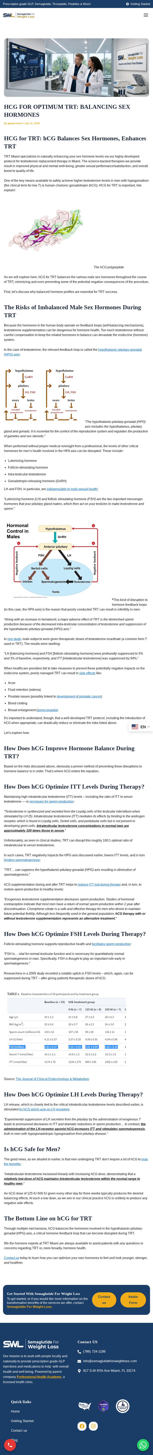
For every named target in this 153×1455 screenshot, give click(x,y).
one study (14, 639)
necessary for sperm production (51, 801)
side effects (87, 673)
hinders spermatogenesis (22, 860)
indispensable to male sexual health (72, 489)
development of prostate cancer (79, 696)
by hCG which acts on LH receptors (44, 1109)
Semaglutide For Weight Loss (29, 1306)
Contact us (11, 1258)
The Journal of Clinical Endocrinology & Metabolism (52, 1079)
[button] (146, 15)
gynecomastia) (47, 710)
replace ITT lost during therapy (99, 884)
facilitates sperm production (111, 944)
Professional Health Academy (39, 1377)
